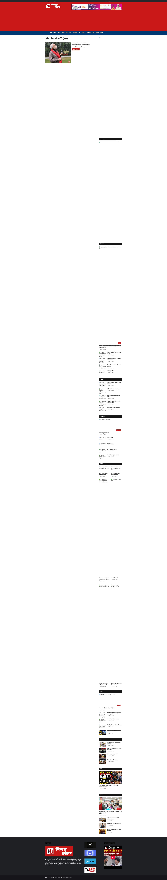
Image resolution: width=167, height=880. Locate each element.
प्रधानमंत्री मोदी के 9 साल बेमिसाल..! (81, 45)
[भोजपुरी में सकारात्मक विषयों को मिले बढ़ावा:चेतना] (116, 633)
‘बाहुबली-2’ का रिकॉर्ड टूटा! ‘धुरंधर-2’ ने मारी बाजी (115, 474)
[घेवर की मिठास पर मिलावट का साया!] (102, 721)
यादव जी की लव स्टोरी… (115, 578)
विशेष (70, 32)
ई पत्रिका (101, 32)
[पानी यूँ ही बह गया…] (102, 439)
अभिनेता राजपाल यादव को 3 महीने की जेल (114, 824)
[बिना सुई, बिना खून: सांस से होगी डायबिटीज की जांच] (102, 732)
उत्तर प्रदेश (54, 32)
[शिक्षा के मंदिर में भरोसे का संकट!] (102, 761)
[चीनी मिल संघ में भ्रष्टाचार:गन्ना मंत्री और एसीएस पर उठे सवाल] (102, 819)
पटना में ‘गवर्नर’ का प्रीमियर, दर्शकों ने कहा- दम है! (103, 474)
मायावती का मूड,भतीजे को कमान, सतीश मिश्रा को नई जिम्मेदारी (113, 402)
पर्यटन (93, 32)
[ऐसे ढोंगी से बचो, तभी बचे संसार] (102, 451)
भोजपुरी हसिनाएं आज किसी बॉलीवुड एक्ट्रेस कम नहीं (103, 684)
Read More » (76, 49)
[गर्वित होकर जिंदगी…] (102, 445)
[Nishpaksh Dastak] (53, 6)
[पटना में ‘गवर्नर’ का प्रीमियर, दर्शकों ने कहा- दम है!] (104, 469)
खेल (66, 32)
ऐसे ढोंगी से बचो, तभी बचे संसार (112, 449)
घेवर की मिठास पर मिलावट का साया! (113, 719)
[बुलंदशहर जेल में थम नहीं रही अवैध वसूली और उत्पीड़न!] (102, 831)
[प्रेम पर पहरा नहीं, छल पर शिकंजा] (102, 756)
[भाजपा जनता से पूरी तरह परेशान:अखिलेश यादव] (102, 397)
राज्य (58, 32)
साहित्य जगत (75, 32)
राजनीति (63, 32)
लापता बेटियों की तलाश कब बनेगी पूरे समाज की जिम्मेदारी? (114, 749)
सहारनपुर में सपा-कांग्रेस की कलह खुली (113, 407)
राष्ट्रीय (51, 32)
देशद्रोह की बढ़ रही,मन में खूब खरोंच (113, 455)
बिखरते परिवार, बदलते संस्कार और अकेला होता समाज (113, 365)
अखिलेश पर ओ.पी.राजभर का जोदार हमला (113, 389)
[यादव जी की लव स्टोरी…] (116, 528)
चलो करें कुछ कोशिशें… (111, 371)
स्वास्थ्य (83, 32)
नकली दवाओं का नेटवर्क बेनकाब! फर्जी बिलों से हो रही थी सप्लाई (110, 812)
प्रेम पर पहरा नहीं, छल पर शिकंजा (112, 754)
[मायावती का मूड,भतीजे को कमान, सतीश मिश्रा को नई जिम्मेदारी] (102, 403)
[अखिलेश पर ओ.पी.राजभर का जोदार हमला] (102, 391)
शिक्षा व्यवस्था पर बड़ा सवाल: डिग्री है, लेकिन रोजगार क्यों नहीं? (114, 359)
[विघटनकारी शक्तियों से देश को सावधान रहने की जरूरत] (102, 354)
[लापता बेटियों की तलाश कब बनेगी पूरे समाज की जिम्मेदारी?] (102, 750)
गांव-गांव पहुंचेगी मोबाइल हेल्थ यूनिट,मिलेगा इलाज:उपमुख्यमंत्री (114, 713)
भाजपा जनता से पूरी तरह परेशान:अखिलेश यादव (113, 396)
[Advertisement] (83, 21)
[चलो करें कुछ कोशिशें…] (102, 372)
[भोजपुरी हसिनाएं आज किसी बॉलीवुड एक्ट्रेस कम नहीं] (104, 633)
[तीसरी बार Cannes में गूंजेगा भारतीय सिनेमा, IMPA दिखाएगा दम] (104, 528)
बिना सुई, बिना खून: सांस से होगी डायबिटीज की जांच (114, 731)
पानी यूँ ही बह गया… (110, 437)
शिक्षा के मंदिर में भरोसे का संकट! (112, 760)
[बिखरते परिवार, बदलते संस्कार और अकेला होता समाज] (102, 366)
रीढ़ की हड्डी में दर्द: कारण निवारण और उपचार (114, 725)
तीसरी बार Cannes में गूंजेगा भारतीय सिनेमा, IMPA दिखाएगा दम (104, 579)
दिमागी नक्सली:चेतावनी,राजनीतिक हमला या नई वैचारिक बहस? (110, 347)
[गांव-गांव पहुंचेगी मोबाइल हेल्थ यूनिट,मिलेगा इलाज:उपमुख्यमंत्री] (102, 715)
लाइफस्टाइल (89, 32)
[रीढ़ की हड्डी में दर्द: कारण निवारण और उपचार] (102, 726)
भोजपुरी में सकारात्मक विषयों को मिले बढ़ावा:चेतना (116, 684)
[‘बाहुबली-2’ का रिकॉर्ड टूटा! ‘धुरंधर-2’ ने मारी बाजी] (116, 469)
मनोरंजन (97, 32)
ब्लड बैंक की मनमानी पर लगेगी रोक (107, 708)
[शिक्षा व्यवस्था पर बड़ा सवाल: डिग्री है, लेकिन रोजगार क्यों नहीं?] (102, 361)
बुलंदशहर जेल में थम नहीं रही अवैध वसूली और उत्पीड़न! (114, 830)
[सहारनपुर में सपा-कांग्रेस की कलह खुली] (102, 409)
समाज (79, 32)
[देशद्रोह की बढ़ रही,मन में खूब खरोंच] (102, 457)
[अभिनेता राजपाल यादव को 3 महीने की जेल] (102, 825)
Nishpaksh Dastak (76, 43)
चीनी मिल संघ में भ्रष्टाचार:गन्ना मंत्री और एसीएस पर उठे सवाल (113, 818)
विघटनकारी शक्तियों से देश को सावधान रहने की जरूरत (114, 353)
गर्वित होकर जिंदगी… (110, 443)
